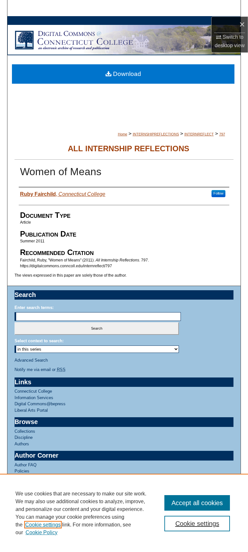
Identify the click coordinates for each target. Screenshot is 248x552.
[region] (124, 513)
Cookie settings (43, 524)
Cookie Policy (41, 532)
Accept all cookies (197, 502)
